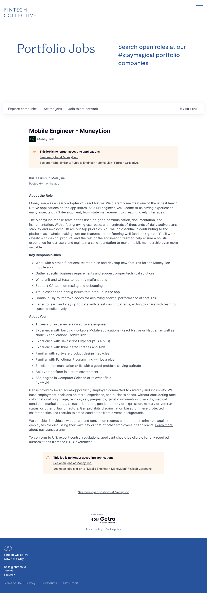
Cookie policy (113, 529)
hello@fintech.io (15, 567)
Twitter (9, 571)
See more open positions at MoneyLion (103, 492)
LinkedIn (9, 575)
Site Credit (70, 583)
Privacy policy (94, 529)
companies (22, 109)
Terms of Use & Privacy (20, 583)
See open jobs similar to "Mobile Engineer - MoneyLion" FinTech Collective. (89, 162)
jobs (53, 109)
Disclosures (50, 583)
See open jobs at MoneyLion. (59, 157)
